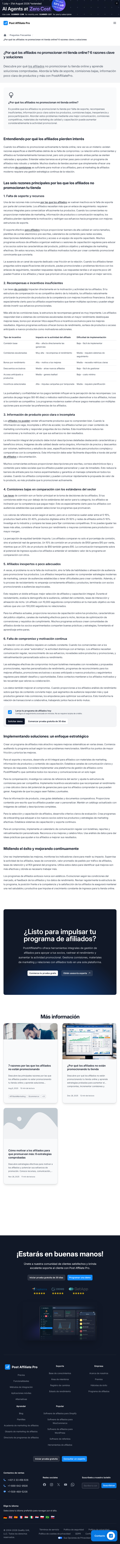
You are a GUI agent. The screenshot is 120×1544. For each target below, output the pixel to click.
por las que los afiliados (54, 202)
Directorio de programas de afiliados (21, 1437)
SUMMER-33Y (45, 14)
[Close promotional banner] (117, 3)
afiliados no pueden (19, 420)
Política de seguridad (74, 1529)
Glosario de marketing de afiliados (21, 1431)
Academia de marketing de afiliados (21, 1425)
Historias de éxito (99, 1385)
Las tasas (9, 495)
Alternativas (21, 1399)
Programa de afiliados (98, 1391)
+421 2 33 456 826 (18, 1479)
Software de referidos (60, 1439)
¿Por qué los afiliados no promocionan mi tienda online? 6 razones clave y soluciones (45, 39)
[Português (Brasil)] (47, 1517)
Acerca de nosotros (98, 1373)
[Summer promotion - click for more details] (60, 8)
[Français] (21, 1517)
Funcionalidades (21, 1381)
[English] (10, 1517)
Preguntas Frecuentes (20, 35)
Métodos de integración (21, 1387)
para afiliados (32, 229)
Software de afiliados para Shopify (60, 1413)
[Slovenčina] (52, 1517)
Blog (21, 1413)
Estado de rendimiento (60, 1391)
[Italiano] (31, 1517)
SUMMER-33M (17, 14)
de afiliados (10, 456)
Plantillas (21, 1419)
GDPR (78, 1533)
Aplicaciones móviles (21, 1393)
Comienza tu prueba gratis (42, 973)
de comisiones (23, 167)
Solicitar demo (15, 721)
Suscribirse (109, 1485)
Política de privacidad (99, 1529)
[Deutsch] (5, 1517)
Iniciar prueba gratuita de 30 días (46, 1277)
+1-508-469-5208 (18, 1491)
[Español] (16, 1517)
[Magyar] (26, 1517)
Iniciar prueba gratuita (46, 1459)
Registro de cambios (60, 1385)
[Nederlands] (37, 1517)
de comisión (21, 289)
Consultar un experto (74, 1459)
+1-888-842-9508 (18, 1485)
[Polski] (42, 1517)
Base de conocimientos (60, 1373)
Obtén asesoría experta (75, 973)
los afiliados (36, 66)
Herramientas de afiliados (60, 1445)
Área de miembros (60, 1379)
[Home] (5, 35)
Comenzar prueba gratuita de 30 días (47, 721)
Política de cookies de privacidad (55, 1533)
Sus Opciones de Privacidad (77, 1538)
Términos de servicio (49, 1529)
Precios (21, 1375)
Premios (99, 1379)
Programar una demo (80, 1277)
